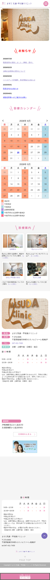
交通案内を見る (25, 434)
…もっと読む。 (34, 256)
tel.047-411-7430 (8, 545)
